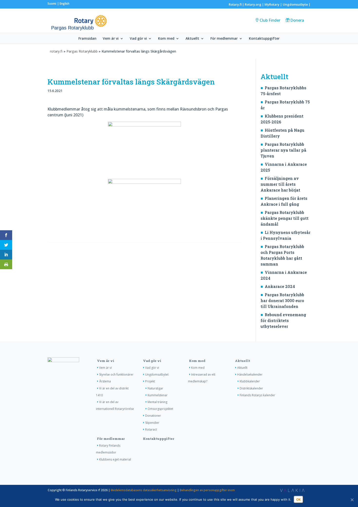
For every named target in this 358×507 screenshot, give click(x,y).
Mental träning (157, 402)
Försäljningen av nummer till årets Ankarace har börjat (280, 184)
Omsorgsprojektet (160, 409)
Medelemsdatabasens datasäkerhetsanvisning (144, 490)
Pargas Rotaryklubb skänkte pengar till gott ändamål (285, 218)
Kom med (166, 39)
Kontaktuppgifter (264, 39)
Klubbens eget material (115, 459)
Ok (298, 499)
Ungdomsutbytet (157, 374)
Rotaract (151, 429)
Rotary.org (253, 4)
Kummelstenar (158, 395)
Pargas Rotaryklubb (82, 51)
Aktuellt (192, 39)
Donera (297, 20)
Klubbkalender (250, 381)
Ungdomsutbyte (295, 4)
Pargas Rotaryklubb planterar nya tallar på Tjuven (283, 150)
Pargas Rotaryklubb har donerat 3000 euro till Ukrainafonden (282, 300)
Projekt (150, 381)
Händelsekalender (250, 374)
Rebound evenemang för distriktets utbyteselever (283, 320)
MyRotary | (273, 4)
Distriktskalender (251, 388)
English (64, 3)
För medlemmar (224, 39)
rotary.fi (56, 51)
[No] (351, 499)
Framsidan (87, 39)
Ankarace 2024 (280, 286)
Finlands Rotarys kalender (257, 395)
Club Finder (270, 20)
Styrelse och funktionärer (116, 374)
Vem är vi (111, 39)
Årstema (105, 381)
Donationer (153, 416)
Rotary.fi (235, 4)
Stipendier (152, 423)
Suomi (51, 3)
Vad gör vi (138, 39)
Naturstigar (155, 388)
